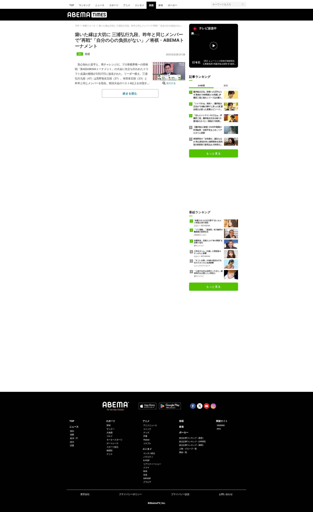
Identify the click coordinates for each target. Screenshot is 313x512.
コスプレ (147, 443)
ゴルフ (109, 436)
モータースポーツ (114, 439)
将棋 (151, 5)
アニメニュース (150, 425)
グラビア (147, 482)
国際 (72, 434)
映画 (145, 471)
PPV (219, 429)
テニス (109, 454)
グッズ (146, 432)
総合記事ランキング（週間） (192, 445)
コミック (147, 429)
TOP (71, 5)
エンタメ (139, 5)
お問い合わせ (226, 494)
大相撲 (109, 432)
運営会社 (84, 494)
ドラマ (146, 467)
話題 (72, 445)
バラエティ (148, 457)
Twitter (199, 406)
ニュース (99, 5)
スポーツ (113, 5)
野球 (109, 425)
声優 (145, 436)
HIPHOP (147, 478)
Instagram (213, 406)
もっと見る (213, 153)
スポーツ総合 (112, 447)
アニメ (126, 5)
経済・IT (74, 438)
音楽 (145, 475)
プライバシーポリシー (130, 494)
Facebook (193, 406)
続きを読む (130, 93)
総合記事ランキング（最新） (192, 438)
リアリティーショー (152, 464)
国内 (72, 431)
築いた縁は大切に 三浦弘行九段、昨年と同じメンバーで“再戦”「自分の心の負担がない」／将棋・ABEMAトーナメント (155, 25)
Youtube (206, 406)
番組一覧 (183, 452)
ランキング (84, 5)
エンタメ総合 (149, 453)
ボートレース (112, 443)
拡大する (171, 83)
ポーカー (172, 5)
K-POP (146, 460)
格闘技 (109, 450)
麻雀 (160, 5)
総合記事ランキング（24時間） (193, 441)
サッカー (110, 429)
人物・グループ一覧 (188, 448)
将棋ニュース (89, 25)
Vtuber (146, 439)
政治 (72, 442)
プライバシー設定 (180, 494)
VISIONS (221, 425)
